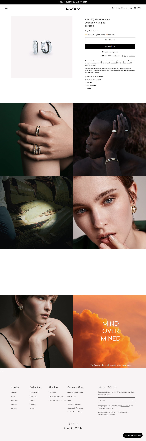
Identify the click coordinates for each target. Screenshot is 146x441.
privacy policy (125, 406)
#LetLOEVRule (73, 428)
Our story (52, 392)
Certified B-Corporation (57, 400)
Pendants (14, 408)
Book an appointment (119, 8)
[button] (6, 8)
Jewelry (15, 387)
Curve (32, 400)
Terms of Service (110, 412)
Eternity (32, 404)
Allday (32, 408)
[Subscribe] (132, 400)
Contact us (71, 396)
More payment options (110, 52)
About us (53, 387)
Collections (36, 387)
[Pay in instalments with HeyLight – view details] (132, 56)
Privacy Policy (122, 412)
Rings (13, 396)
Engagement (34, 392)
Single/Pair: (88, 31)
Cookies (112, 414)
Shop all (14, 392)
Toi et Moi (33, 396)
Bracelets (14, 400)
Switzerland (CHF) (74, 412)
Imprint (100, 412)
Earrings (14, 404)
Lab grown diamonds (56, 396)
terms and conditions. (105, 408)
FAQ (69, 400)
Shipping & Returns (74, 404)
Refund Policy (103, 414)
